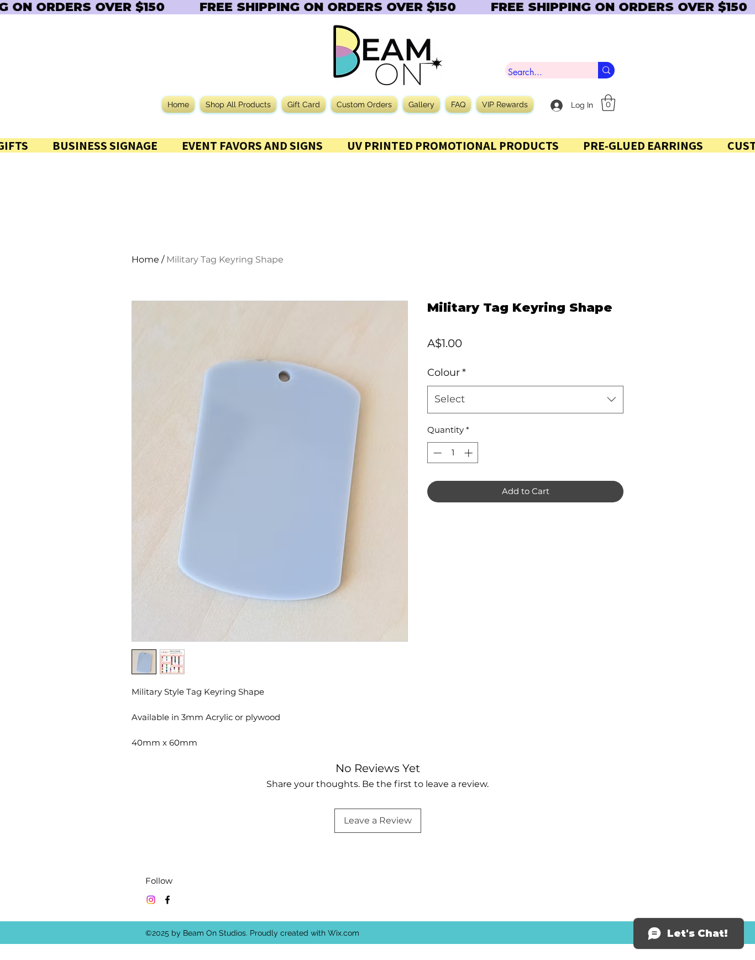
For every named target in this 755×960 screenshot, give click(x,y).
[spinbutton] (453, 453)
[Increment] (469, 453)
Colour (446, 372)
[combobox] (525, 399)
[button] (608, 103)
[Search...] (606, 70)
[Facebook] (167, 899)
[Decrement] (436, 453)
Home (145, 259)
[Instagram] (150, 899)
